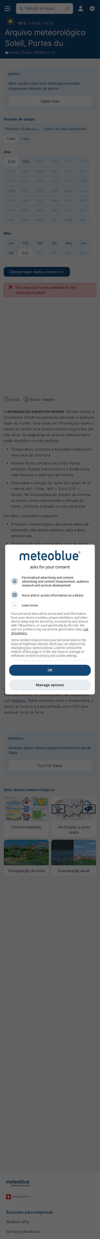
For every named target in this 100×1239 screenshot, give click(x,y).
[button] (50, 605)
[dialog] (50, 619)
